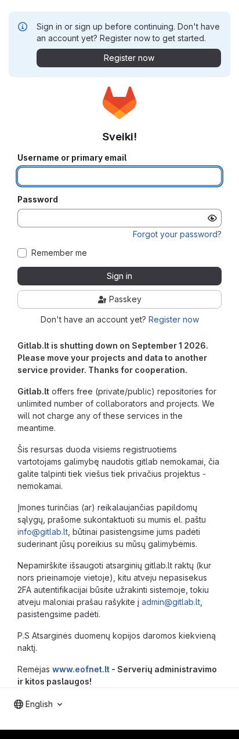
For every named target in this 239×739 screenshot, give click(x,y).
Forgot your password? (177, 234)
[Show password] (212, 218)
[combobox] (38, 704)
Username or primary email (71, 157)
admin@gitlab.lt (171, 602)
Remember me (59, 253)
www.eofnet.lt (81, 669)
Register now (174, 319)
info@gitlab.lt (42, 532)
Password (37, 199)
